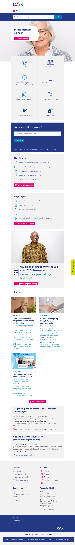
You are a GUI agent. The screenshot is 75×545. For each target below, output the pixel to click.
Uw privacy (16, 523)
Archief (15, 529)
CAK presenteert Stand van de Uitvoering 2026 (23, 376)
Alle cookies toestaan (14, 540)
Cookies (49, 535)
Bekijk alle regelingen (26, 224)
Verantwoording (21, 474)
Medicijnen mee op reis (27, 209)
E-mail (46, 474)
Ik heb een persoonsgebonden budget (33, 175)
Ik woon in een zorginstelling (30, 171)
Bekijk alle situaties (25, 185)
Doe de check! (23, 38)
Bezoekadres (20, 500)
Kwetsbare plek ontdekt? (21, 526)
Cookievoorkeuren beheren (39, 540)
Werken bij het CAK (23, 477)
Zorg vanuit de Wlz (26, 205)
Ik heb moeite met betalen (29, 180)
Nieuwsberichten (38, 402)
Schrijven (47, 477)
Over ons (18, 471)
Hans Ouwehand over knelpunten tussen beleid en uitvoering (23, 321)
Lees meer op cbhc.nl (23, 455)
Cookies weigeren (64, 540)
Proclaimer (16, 520)
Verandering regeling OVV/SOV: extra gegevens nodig (49, 321)
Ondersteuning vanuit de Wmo (31, 201)
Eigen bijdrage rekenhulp (27, 284)
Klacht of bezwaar (51, 480)
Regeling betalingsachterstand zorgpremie (35, 218)
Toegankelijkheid (49, 509)
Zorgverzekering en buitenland (31, 214)
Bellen (46, 471)
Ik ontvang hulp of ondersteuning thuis (34, 162)
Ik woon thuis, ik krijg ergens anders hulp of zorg (38, 167)
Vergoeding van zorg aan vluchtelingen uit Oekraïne (35, 429)
